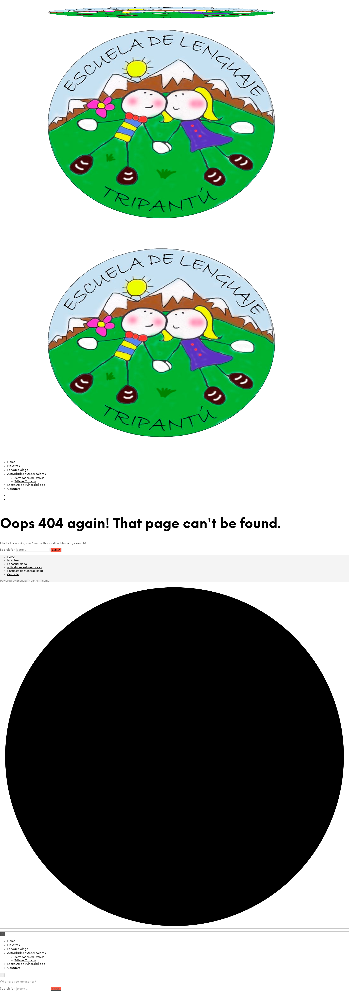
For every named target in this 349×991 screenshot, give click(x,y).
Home (11, 462)
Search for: (7, 549)
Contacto (14, 489)
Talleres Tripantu (25, 481)
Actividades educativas (29, 477)
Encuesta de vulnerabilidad (26, 485)
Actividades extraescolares (26, 474)
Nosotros (13, 466)
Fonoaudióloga (18, 470)
